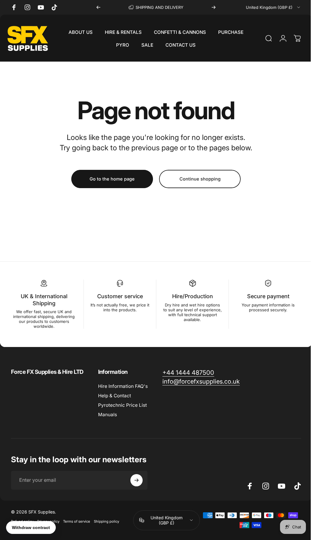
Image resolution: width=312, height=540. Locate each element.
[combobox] (273, 7)
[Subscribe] (136, 480)
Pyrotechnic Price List (122, 405)
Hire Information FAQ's (123, 386)
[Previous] (98, 7)
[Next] (213, 7)
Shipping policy (106, 521)
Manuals (107, 414)
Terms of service (76, 521)
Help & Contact (114, 396)
